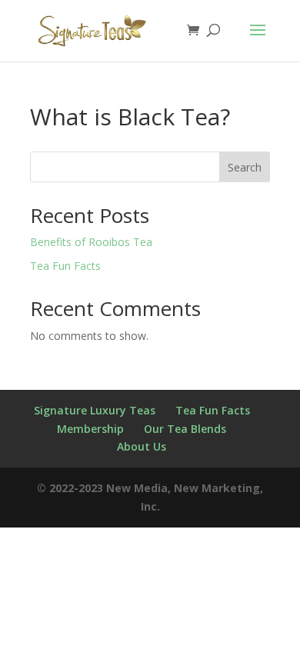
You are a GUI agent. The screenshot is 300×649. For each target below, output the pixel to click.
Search (245, 167)
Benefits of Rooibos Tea (91, 242)
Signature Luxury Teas (94, 410)
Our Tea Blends (185, 428)
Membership (90, 428)
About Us (141, 446)
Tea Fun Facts (65, 265)
